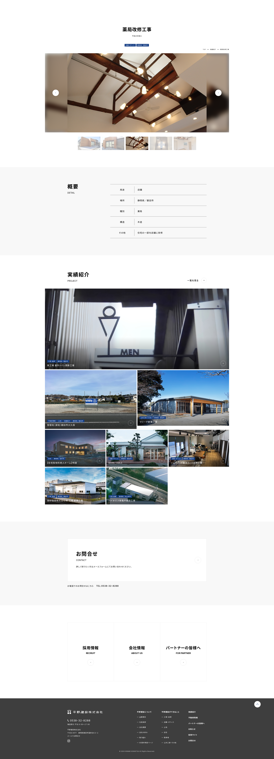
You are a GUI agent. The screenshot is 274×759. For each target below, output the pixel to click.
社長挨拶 (142, 722)
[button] (55, 93)
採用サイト (192, 735)
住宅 (165, 732)
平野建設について (144, 712)
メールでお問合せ (73, 736)
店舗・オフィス (169, 722)
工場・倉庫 (168, 717)
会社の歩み (143, 732)
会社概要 (142, 727)
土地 (165, 727)
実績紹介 (213, 49)
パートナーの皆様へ (196, 723)
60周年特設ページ (146, 743)
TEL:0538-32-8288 (107, 586)
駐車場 (166, 737)
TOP (204, 49)
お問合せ (192, 740)
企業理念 (142, 717)
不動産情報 (193, 717)
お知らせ (192, 729)
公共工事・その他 (170, 743)
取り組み (142, 737)
